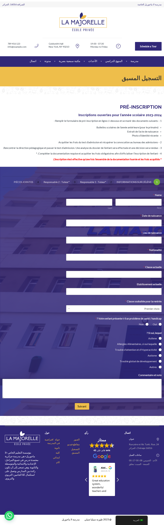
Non (141, 324)
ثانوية (57, 447)
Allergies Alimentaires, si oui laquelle (137, 343)
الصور (77, 439)
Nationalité (155, 249)
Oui (155, 324)
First (159, 208)
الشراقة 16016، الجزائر (13, 4)
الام (58, 462)
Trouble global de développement (138, 361)
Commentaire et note (150, 374)
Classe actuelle (153, 267)
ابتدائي (56, 457)
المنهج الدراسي (114, 61)
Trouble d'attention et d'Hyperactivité (136, 349)
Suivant (82, 406)
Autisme (152, 355)
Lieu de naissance (151, 232)
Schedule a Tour (148, 46)
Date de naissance (151, 215)
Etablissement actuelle (149, 284)
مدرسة (134, 61)
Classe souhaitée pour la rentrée (143, 301)
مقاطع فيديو (73, 444)
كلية (58, 452)
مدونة (47, 61)
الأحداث (92, 61)
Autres (153, 366)
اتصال (33, 61)
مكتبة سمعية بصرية (69, 61)
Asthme (152, 338)
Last (110, 208)
